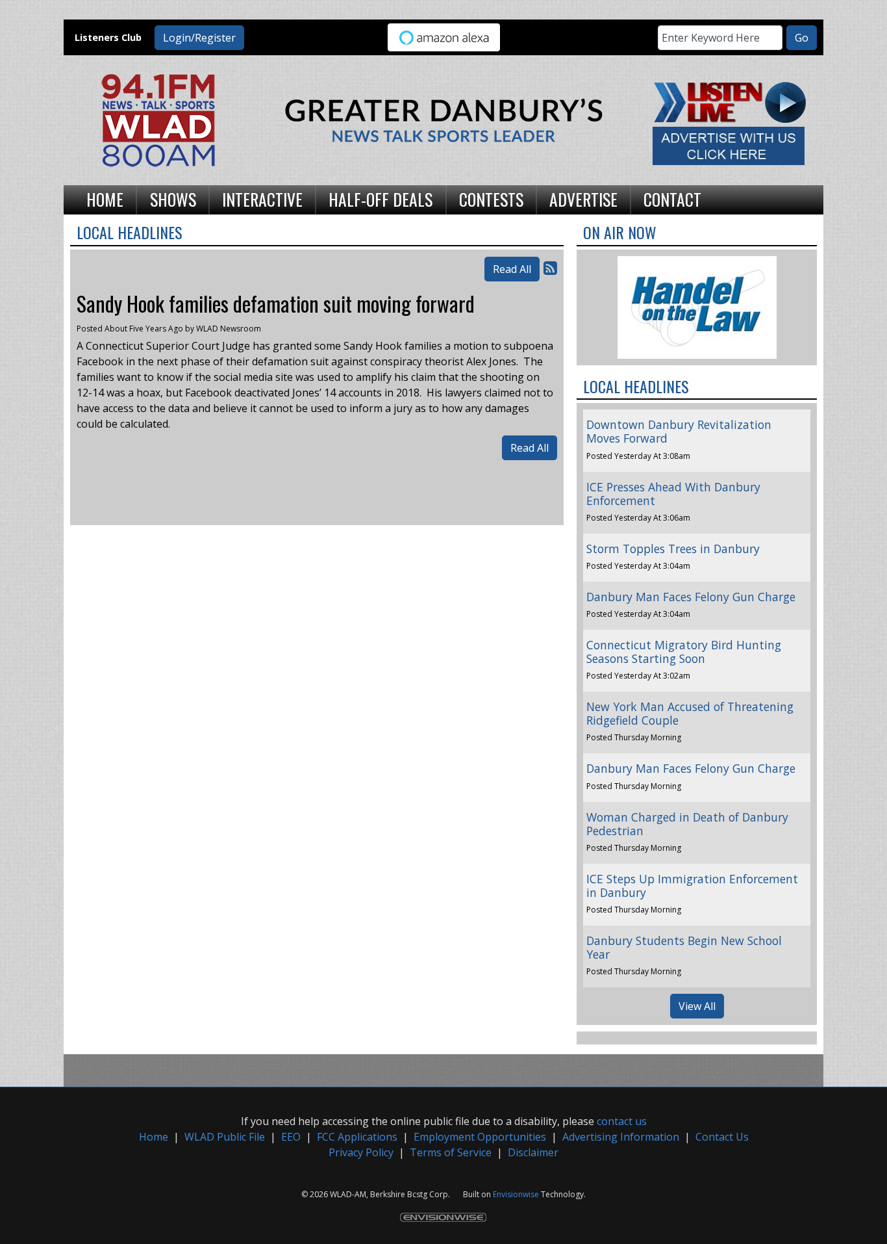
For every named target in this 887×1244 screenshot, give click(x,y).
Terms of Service (451, 1152)
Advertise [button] (583, 199)
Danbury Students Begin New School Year (684, 947)
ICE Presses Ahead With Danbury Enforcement (673, 493)
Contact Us (722, 1137)
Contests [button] (491, 199)
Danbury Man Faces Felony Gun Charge (690, 596)
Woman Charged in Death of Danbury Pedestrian (687, 823)
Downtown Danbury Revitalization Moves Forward (678, 431)
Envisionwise (516, 1194)
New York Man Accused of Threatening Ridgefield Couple (689, 713)
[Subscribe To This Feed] (550, 267)
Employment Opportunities (480, 1137)
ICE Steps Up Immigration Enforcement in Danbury (692, 885)
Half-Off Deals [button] (380, 199)
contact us (622, 1121)
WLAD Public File (224, 1137)
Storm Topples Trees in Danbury (673, 548)
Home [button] (104, 199)
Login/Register (199, 38)
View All (697, 1006)
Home (153, 1137)
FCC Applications (357, 1137)
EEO (291, 1137)
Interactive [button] (262, 199)
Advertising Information (620, 1137)
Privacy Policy (361, 1152)
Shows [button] (173, 199)
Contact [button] (672, 199)
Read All (512, 269)
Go (801, 38)
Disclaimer (533, 1152)
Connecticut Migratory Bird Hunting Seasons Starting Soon (683, 651)
